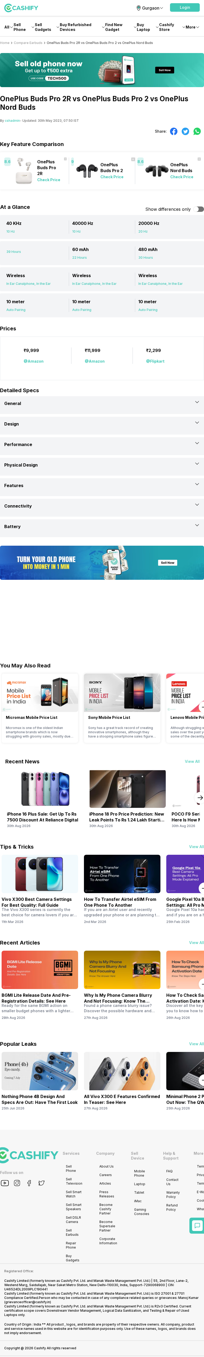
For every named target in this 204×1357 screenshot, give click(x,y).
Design (11, 424)
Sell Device (137, 1155)
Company (105, 1153)
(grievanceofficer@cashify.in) (27, 1302)
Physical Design (21, 465)
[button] (185, 7)
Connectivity (18, 506)
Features (13, 485)
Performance (18, 444)
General (12, 403)
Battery (12, 526)
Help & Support (170, 1155)
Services (71, 1153)
